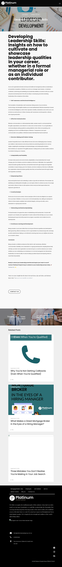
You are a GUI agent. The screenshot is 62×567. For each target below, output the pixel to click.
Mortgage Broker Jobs (17, 489)
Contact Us (11, 267)
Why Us (23, 492)
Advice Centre (15, 492)
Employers (28, 489)
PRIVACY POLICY (51, 561)
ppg (27, 24)
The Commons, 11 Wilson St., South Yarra (23, 541)
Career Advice (35, 14)
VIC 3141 (15, 543)
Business (25, 14)
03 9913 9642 (17, 537)
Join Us (45, 489)
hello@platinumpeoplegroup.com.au (23, 533)
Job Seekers (37, 489)
